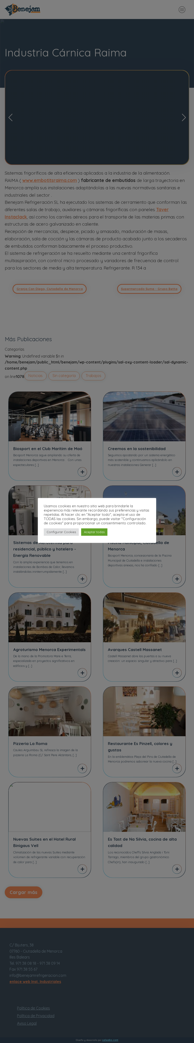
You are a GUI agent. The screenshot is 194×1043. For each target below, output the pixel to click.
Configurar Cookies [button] (61, 532)
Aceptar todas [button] (94, 532)
